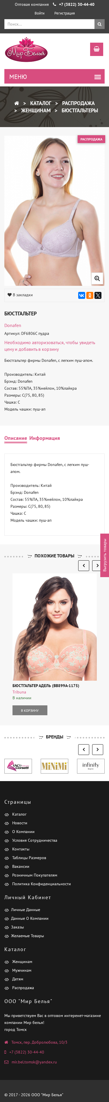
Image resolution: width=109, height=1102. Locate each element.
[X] (97, 295)
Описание (15, 438)
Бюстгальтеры (79, 110)
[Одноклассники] (89, 295)
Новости (19, 822)
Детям (17, 979)
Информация (44, 438)
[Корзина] (93, 50)
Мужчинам (21, 970)
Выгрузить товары (104, 555)
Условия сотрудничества (34, 840)
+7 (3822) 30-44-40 (26, 1052)
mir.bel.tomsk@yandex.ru (34, 1062)
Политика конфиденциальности (41, 883)
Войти (39, 13)
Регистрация (64, 13)
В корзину (30, 710)
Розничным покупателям (34, 875)
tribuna (19, 692)
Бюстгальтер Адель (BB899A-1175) (45, 685)
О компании (23, 831)
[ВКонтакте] (81, 295)
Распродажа (78, 103)
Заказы (17, 927)
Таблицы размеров (28, 857)
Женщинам (35, 110)
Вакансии (20, 866)
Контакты (20, 849)
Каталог (40, 103)
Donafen (12, 325)
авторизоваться (48, 342)
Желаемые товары (27, 935)
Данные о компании (30, 918)
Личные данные (25, 909)
